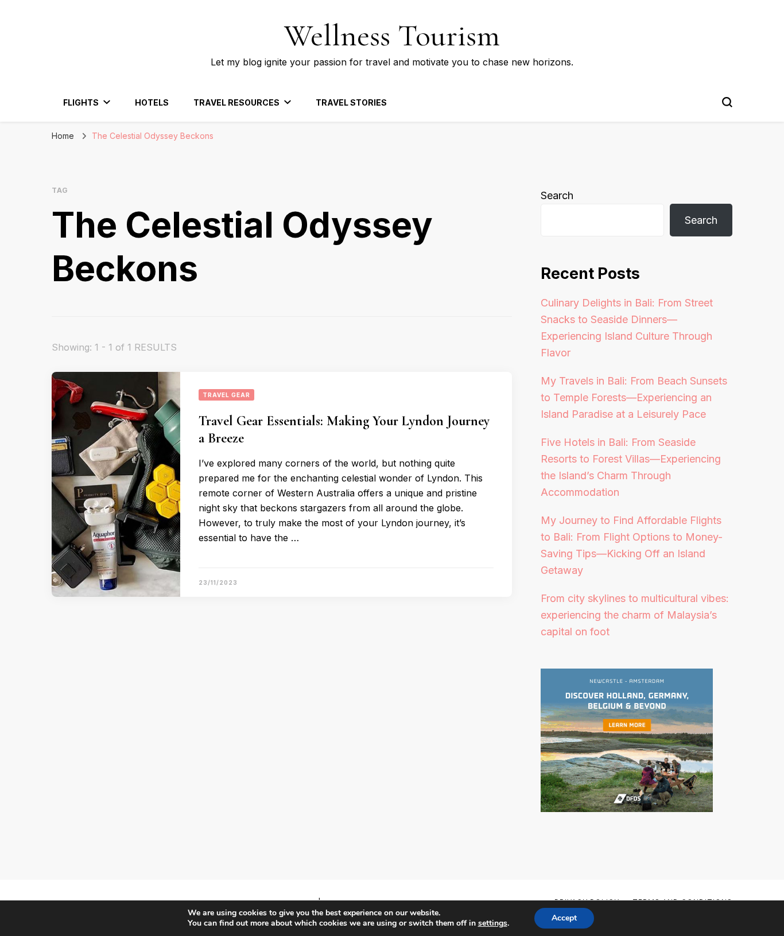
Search (557, 195)
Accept (564, 917)
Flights (81, 102)
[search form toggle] (727, 102)
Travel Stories (351, 102)
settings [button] (492, 923)
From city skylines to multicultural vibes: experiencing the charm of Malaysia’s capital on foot (635, 615)
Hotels (152, 102)
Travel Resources (236, 102)
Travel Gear (226, 394)
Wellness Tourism (392, 35)
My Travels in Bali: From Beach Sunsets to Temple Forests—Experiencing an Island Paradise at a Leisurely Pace (634, 397)
